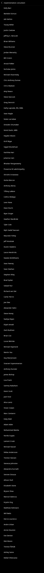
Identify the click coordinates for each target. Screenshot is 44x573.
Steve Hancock (9, 97)
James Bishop (9, 374)
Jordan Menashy (10, 52)
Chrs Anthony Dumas (12, 80)
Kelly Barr (7, 8)
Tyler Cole (7, 225)
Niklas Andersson (10, 452)
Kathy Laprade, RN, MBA (13, 108)
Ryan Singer (8, 213)
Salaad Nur (8, 286)
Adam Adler (8, 424)
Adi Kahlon (8, 19)
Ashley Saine (9, 552)
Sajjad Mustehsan (11, 147)
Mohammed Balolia (11, 430)
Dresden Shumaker (11, 125)
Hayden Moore (9, 136)
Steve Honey (8, 313)
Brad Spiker (8, 280)
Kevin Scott (8, 391)
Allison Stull (8, 480)
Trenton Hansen (10, 458)
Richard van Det (10, 291)
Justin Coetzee (9, 30)
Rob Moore (8, 541)
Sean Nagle (8, 113)
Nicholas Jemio (9, 69)
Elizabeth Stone (10, 485)
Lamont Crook (9, 441)
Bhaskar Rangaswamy (12, 163)
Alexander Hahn (10, 308)
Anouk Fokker (9, 63)
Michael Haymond (11, 347)
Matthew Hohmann (11, 508)
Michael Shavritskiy (11, 75)
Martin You (8, 352)
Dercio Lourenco (10, 519)
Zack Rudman (9, 330)
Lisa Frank (8, 380)
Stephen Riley (9, 274)
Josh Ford (7, 397)
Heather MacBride (11, 219)
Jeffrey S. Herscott (11, 36)
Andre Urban (9, 524)
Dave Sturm (8, 208)
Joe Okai (7, 302)
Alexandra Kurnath (11, 469)
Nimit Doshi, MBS (10, 130)
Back (2, 3)
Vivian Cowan (9, 408)
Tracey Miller (9, 25)
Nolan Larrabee (10, 119)
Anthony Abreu (10, 186)
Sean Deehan (9, 269)
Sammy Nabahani (11, 386)
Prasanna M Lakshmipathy (14, 169)
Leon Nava (8, 202)
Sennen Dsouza (10, 474)
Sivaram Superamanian (13, 363)
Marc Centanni (9, 413)
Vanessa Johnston (11, 463)
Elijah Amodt (9, 324)
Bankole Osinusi (10, 13)
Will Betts (7, 513)
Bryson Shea (8, 491)
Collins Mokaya (9, 197)
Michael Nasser (10, 447)
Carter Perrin (9, 297)
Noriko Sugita (9, 436)
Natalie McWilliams (11, 258)
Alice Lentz (8, 402)
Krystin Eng (8, 502)
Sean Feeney (9, 263)
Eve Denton (8, 535)
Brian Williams (9, 41)
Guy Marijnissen (10, 358)
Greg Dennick (9, 102)
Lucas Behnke (9, 341)
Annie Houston (9, 530)
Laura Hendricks (10, 252)
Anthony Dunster (10, 369)
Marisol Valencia (10, 497)
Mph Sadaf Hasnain (11, 230)
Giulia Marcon (9, 180)
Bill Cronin (8, 58)
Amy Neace (8, 91)
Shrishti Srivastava (11, 175)
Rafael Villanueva (10, 558)
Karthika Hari (9, 152)
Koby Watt (8, 419)
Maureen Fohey (10, 236)
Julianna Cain (9, 158)
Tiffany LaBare (9, 191)
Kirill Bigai (8, 141)
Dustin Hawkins (10, 247)
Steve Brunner (9, 47)
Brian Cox (7, 336)
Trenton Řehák (9, 547)
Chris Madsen (9, 86)
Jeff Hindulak (9, 241)
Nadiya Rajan (9, 319)
